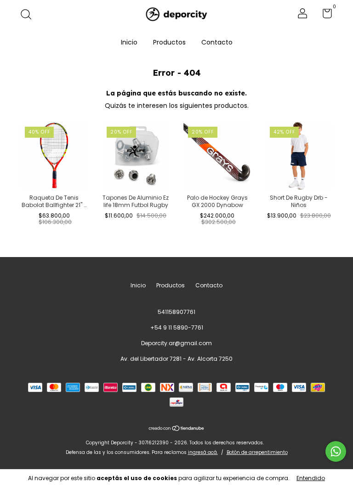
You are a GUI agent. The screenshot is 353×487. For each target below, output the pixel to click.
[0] (324, 15)
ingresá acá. (203, 452)
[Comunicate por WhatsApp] (335, 451)
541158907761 (176, 312)
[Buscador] (29, 14)
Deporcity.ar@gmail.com (176, 343)
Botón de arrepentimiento (257, 452)
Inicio (129, 42)
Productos (169, 42)
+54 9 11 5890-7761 (176, 327)
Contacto (217, 42)
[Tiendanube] (176, 428)
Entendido (310, 478)
